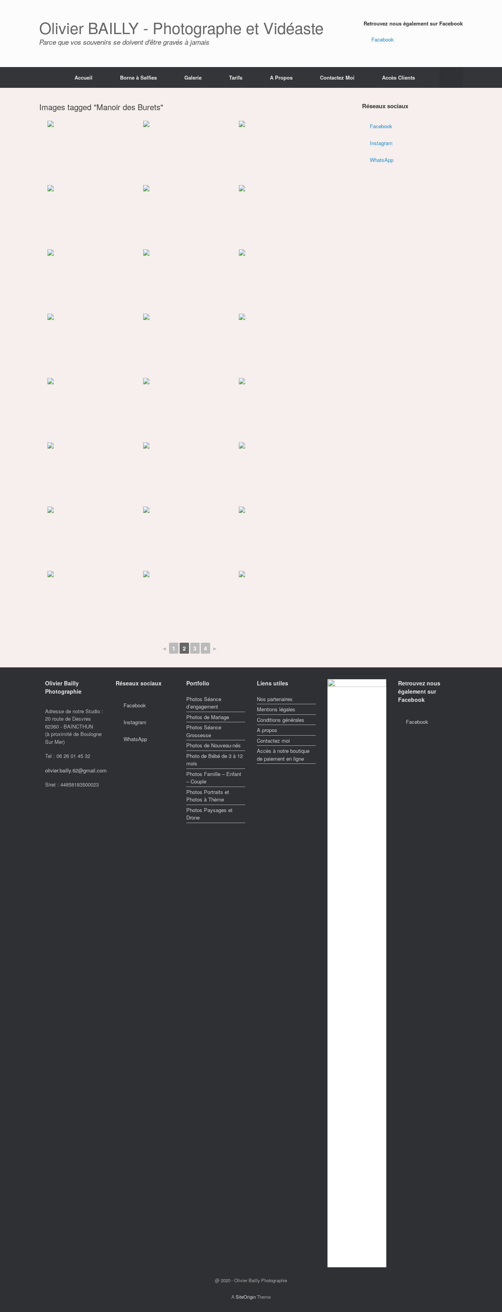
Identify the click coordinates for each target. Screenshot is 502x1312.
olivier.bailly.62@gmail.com (76, 770)
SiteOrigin (246, 1297)
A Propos (281, 77)
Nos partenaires (275, 699)
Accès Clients (398, 77)
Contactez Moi (337, 77)
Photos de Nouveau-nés (213, 745)
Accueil (84, 77)
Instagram (381, 143)
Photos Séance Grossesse (203, 731)
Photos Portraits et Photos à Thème (207, 795)
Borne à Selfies (138, 77)
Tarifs (235, 77)
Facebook (382, 39)
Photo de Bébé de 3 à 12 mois (214, 759)
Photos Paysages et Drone (209, 813)
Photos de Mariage (207, 717)
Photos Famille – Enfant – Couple (213, 777)
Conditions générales (280, 719)
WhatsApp (381, 160)
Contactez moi (273, 740)
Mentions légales (276, 709)
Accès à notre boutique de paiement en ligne (283, 754)
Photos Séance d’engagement (203, 703)
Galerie (193, 77)
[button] (451, 77)
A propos (267, 730)
